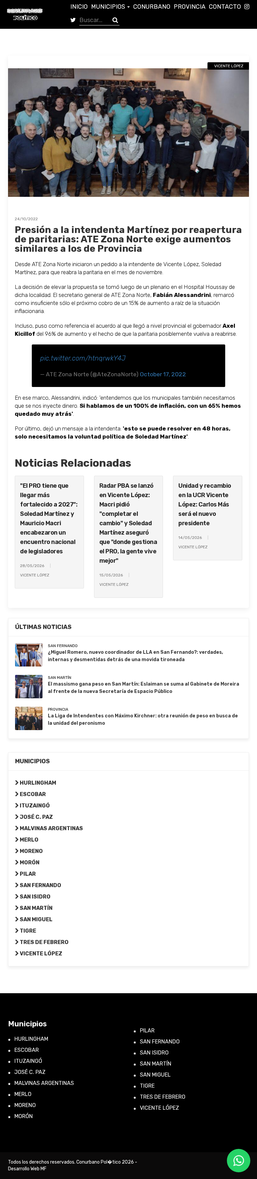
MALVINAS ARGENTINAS (51, 828)
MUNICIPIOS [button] (108, 6)
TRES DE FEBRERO (44, 942)
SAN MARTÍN (36, 908)
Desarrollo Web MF (27, 1169)
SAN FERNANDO (40, 885)
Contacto (225, 6)
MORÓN (29, 862)
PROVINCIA (189, 6)
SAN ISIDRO (35, 896)
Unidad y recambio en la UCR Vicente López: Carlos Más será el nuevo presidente (204, 504)
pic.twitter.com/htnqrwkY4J (82, 358)
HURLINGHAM (37, 783)
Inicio (79, 6)
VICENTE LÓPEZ (40, 953)
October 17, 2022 (163, 374)
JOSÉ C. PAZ (36, 817)
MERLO (28, 840)
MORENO (31, 851)
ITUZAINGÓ (34, 805)
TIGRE (27, 931)
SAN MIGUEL (36, 919)
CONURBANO (151, 6)
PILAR (27, 874)
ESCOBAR (32, 794)
